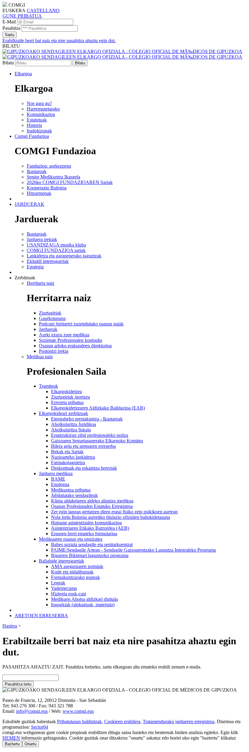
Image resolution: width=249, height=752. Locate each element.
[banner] (122, 54)
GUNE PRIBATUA (22, 16)
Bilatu (8, 62)
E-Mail (9, 21)
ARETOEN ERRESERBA (41, 615)
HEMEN (11, 737)
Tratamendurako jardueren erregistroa (178, 721)
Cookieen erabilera (122, 721)
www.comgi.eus (78, 711)
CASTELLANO (43, 10)
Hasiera (9, 625)
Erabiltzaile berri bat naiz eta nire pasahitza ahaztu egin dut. (59, 40)
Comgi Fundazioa (32, 136)
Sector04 (39, 727)
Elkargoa (23, 73)
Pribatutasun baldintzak (79, 721)
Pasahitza (11, 28)
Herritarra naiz (40, 283)
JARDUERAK (29, 204)
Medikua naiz (40, 356)
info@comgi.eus (32, 711)
